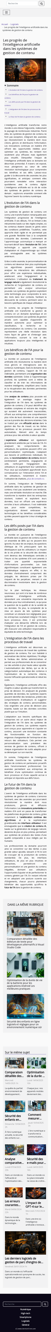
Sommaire (13, 85)
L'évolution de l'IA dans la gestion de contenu (26, 90)
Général (25, 1324)
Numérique (25, 1309)
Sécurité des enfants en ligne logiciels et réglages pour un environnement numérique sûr (24, 1024)
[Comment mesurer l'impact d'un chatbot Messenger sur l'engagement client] (37, 1105)
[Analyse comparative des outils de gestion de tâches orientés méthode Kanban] (14, 1149)
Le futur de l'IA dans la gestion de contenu (24, 117)
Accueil (4, 24)
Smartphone (25, 1317)
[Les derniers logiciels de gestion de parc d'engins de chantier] (25, 1242)
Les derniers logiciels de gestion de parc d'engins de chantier (23, 1262)
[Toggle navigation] (6, 12)
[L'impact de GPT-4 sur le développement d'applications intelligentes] (36, 1193)
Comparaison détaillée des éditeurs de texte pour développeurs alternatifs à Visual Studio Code (25, 943)
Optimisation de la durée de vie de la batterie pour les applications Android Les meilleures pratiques (24, 984)
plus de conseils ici (35, 478)
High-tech (25, 1313)
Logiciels (15, 24)
